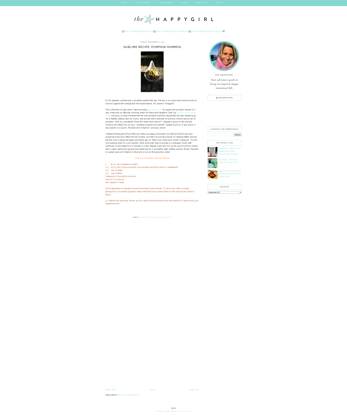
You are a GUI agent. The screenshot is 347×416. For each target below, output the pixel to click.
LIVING (184, 3)
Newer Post (110, 390)
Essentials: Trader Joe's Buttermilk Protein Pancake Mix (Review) (230, 151)
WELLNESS (202, 3)
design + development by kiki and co (173, 411)
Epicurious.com (155, 110)
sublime (168, 217)
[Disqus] (152, 283)
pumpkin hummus (148, 217)
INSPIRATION (165, 3)
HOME (124, 3)
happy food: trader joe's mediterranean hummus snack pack (230, 174)
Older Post (194, 390)
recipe (160, 217)
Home (152, 390)
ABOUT (219, 3)
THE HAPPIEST (143, 3)
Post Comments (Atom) (129, 395)
